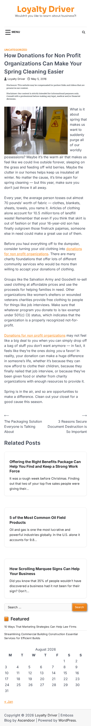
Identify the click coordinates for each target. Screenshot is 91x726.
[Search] (83, 32)
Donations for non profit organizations (34, 335)
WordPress (67, 720)
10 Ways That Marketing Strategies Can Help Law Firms (40, 626)
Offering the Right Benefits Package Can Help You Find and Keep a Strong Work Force (45, 466)
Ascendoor (26, 720)
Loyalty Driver (45, 9)
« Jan (8, 701)
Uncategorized (15, 49)
